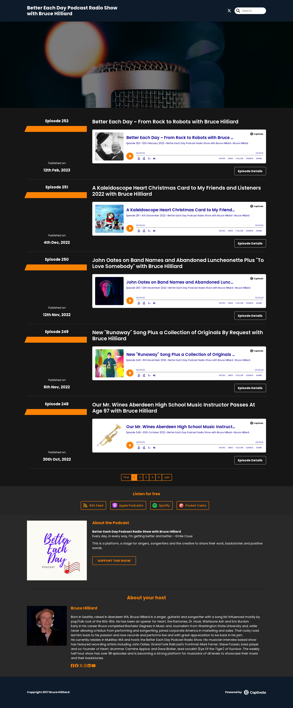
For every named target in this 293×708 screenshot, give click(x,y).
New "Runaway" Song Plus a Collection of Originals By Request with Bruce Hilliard (177, 335)
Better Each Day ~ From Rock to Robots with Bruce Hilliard (165, 121)
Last (167, 477)
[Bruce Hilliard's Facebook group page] (77, 665)
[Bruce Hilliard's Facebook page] (72, 665)
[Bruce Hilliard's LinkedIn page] (89, 665)
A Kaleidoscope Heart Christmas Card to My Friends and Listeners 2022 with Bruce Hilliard (176, 191)
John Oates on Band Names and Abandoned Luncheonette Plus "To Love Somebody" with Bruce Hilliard (178, 263)
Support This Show (114, 561)
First (126, 477)
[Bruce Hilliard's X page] (81, 665)
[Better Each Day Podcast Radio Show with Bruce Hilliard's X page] (229, 10)
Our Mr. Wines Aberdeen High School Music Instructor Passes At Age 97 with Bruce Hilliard (173, 407)
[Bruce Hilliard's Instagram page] (85, 665)
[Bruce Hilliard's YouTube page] (93, 665)
